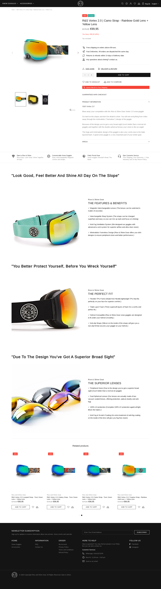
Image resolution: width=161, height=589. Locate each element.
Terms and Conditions (66, 550)
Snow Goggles (16, 544)
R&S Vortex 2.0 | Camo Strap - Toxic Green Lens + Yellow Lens (97, 498)
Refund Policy (63, 552)
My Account (63, 544)
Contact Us (39, 547)
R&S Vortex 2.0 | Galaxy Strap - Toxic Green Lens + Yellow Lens (62, 498)
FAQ (36, 544)
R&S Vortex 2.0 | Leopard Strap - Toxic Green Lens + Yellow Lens (27, 498)
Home (13, 9)
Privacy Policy (64, 547)
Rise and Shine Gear (80, 3)
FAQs (118, 544)
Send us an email (92, 561)
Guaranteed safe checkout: (94, 94)
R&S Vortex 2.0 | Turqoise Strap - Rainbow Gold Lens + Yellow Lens (132, 498)
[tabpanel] (98, 482)
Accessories (16, 547)
